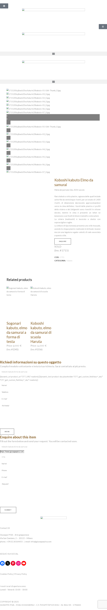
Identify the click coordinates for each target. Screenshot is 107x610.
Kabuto (69, 260)
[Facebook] (2, 563)
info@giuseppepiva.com (41, 541)
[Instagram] (18, 563)
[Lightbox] (53, 123)
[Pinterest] (13, 563)
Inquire (62, 241)
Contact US (5, 528)
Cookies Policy (6, 574)
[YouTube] (23, 563)
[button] (53, 54)
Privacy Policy (20, 574)
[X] (7, 563)
